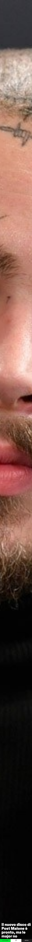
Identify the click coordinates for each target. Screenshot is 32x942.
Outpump (5, 940)
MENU (27, 940)
